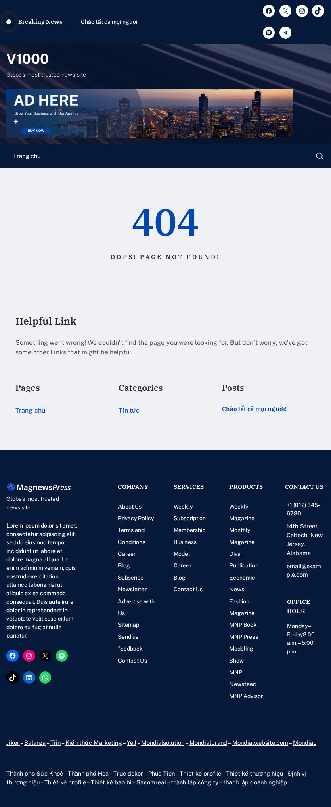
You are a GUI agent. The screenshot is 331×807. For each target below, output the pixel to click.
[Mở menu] (320, 156)
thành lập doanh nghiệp (255, 782)
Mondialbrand (208, 742)
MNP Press (243, 637)
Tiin (55, 742)
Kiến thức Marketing (93, 742)
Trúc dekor (128, 773)
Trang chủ (27, 155)
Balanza (35, 742)
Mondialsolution (162, 742)
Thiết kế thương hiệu (254, 773)
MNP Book (243, 624)
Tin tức (129, 410)
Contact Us (132, 660)
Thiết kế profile (200, 773)
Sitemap (128, 624)
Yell (131, 742)
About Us (130, 506)
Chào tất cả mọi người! (110, 22)
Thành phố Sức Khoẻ (34, 773)
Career (127, 554)
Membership (189, 530)
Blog (124, 565)
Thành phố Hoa (88, 773)
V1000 (27, 59)
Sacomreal (151, 782)
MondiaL (304, 742)
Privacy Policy (136, 518)
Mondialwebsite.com (260, 742)
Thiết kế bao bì (111, 782)
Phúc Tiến (162, 773)
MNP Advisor (246, 696)
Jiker (13, 742)
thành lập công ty (194, 782)
